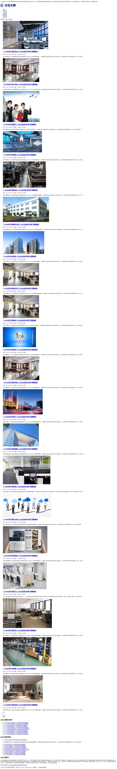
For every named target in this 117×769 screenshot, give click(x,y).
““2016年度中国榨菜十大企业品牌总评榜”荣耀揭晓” (20, 486)
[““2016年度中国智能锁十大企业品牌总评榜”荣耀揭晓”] (25, 552)
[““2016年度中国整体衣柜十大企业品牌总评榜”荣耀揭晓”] (26, 221)
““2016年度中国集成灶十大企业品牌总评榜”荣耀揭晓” (20, 190)
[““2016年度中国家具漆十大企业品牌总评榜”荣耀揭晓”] (21, 379)
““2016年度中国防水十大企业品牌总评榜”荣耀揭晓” (20, 591)
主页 (6, 19)
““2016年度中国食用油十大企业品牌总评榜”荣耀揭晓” (20, 51)
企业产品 (5, 17)
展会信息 (5, 14)
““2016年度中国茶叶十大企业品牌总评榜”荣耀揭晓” (20, 417)
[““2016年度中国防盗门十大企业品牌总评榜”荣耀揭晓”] (19, 346)
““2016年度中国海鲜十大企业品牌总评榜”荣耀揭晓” (20, 155)
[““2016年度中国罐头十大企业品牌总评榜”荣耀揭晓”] (21, 121)
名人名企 (5, 11)
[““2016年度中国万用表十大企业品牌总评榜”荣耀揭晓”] (21, 81)
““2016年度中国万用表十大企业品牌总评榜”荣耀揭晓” (20, 84)
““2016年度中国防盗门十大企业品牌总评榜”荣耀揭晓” (20, 349)
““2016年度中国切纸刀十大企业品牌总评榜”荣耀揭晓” (15, 748)
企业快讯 (5, 10)
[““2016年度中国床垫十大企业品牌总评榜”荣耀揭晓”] (27, 627)
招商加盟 (5, 15)
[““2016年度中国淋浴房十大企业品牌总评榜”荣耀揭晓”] (21, 285)
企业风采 (5, 13)
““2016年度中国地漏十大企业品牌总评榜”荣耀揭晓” (20, 668)
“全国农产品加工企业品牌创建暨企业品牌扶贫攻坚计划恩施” (16, 749)
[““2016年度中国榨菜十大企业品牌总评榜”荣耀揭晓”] (26, 483)
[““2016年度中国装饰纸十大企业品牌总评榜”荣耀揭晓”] (23, 702)
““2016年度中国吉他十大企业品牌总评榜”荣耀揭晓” (14, 744)
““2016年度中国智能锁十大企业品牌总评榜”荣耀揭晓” (20, 556)
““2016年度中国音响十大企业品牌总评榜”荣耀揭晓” (20, 256)
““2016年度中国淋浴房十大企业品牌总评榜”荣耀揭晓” (20, 288)
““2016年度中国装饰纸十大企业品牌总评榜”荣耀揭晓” (20, 705)
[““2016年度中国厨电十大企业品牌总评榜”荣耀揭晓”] (21, 317)
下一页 (4, 715)
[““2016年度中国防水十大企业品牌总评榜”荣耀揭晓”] (25, 588)
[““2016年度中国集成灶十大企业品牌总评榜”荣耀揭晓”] (24, 187)
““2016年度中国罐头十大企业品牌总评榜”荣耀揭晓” (20, 124)
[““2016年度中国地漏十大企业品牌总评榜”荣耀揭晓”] (27, 665)
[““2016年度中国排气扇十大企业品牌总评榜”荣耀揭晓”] (27, 516)
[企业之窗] (9, 7)
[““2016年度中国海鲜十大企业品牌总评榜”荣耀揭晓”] (22, 152)
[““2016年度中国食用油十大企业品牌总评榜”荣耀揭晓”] (25, 48)
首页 (4, 9)
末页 (4, 716)
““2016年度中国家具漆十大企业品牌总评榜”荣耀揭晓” (20, 382)
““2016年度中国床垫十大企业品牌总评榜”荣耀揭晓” (20, 630)
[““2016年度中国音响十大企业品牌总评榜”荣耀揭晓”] (23, 253)
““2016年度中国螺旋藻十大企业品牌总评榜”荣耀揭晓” (15, 746)
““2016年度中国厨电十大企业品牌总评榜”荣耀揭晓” (20, 320)
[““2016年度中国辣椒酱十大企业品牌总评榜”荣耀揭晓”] (21, 446)
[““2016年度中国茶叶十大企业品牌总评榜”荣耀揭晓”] (23, 414)
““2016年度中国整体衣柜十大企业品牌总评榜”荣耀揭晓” (21, 224)
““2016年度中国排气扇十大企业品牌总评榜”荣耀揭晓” (20, 519)
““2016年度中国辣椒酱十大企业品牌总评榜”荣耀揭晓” (20, 449)
